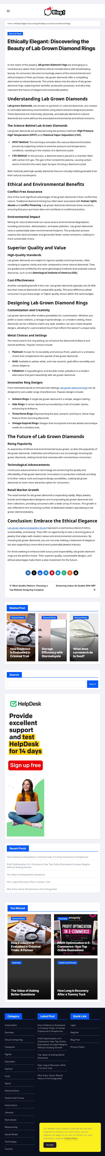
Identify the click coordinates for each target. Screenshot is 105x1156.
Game (8, 1083)
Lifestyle (9, 1112)
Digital (8, 1054)
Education (10, 1061)
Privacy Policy (77, 1047)
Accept (49, 1144)
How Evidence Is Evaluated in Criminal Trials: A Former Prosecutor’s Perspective (21, 658)
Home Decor (11, 1105)
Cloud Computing (14, 1039)
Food (7, 1076)
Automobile (11, 1025)
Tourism (9, 1148)
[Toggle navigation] (8, 11)
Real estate (10, 1119)
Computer (10, 1047)
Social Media (11, 1134)
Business (63, 918)
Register (74, 1032)
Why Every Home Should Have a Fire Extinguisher (32, 889)
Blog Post (75, 1039)
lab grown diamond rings (74, 387)
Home (10, 23)
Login (73, 1025)
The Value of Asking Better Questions (26, 874)
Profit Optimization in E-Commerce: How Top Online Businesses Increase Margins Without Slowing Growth (75, 950)
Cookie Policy (71, 1138)
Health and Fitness (67, 962)
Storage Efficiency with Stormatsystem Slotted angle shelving (52, 656)
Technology (11, 1141)
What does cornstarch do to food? (83, 652)
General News (15, 33)
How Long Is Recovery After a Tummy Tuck (28, 881)
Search (14, 674)
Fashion (9, 1068)
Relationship (11, 1127)
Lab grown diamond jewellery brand (27, 527)
